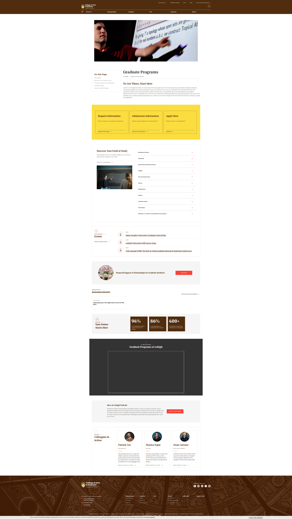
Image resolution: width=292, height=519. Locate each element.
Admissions (142, 500)
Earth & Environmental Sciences (147, 164)
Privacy (155, 515)
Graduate (142, 496)
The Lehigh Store (123, 514)
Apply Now (169, 131)
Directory (108, 514)
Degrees (141, 498)
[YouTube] (209, 487)
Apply (184, 2)
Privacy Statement (150, 517)
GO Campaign (171, 498)
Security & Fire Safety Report (196, 514)
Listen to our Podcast (175, 411)
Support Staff (200, 496)
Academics (127, 502)
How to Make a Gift (172, 502)
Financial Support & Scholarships (104, 83)
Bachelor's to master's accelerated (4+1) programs (152, 213)
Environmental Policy (144, 176)
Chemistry (141, 158)
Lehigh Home (162, 2)
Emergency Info (131, 514)
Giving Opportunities (173, 500)
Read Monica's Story (153, 465)
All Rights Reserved (147, 515)
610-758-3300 (86, 504)
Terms (159, 515)
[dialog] (146, 517)
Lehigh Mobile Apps (150, 514)
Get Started (128, 500)
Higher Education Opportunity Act (171, 514)
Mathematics (141, 189)
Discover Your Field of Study (102, 80)
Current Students (175, 2)
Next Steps (97, 78)
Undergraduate (129, 496)
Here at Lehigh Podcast (101, 88)
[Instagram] (198, 487)
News (191, 2)
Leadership (185, 496)
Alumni (170, 496)
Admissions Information (139, 131)
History (140, 183)
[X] (206, 487)
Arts (155, 496)
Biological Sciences (143, 152)
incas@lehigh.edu (87, 502)
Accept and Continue (256, 517)
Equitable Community (93, 514)
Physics (140, 195)
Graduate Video (99, 85)
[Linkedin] (202, 487)
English (140, 170)
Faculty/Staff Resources (202, 2)
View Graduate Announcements (189, 294)
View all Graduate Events (101, 241)
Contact (112, 514)
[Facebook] (195, 487)
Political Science (142, 201)
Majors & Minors (129, 498)
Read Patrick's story (126, 465)
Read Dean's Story (180, 465)
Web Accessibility (140, 514)
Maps (117, 514)
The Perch (102, 514)
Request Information (104, 131)
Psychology (141, 207)
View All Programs (104, 162)
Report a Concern (159, 514)
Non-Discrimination (184, 514)
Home (126, 76)
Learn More (184, 272)
